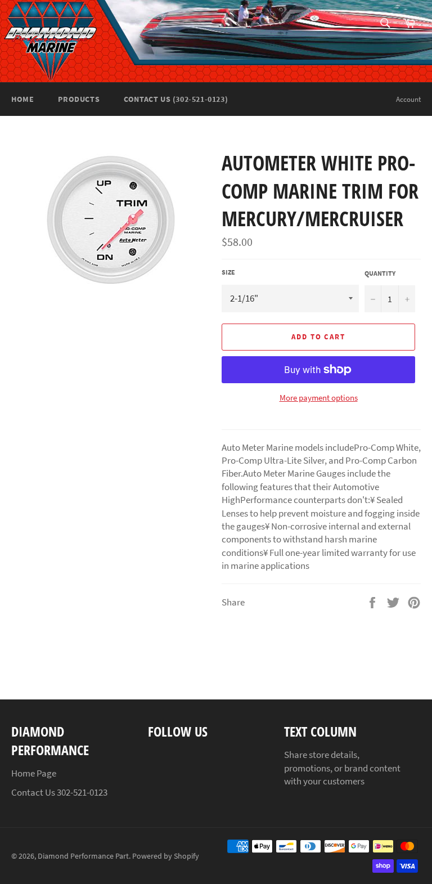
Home (22, 99)
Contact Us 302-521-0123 (59, 792)
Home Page (33, 773)
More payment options (319, 397)
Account (408, 99)
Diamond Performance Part (83, 856)
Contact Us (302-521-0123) (176, 99)
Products (79, 99)
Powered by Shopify (165, 856)
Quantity (379, 273)
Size (228, 272)
